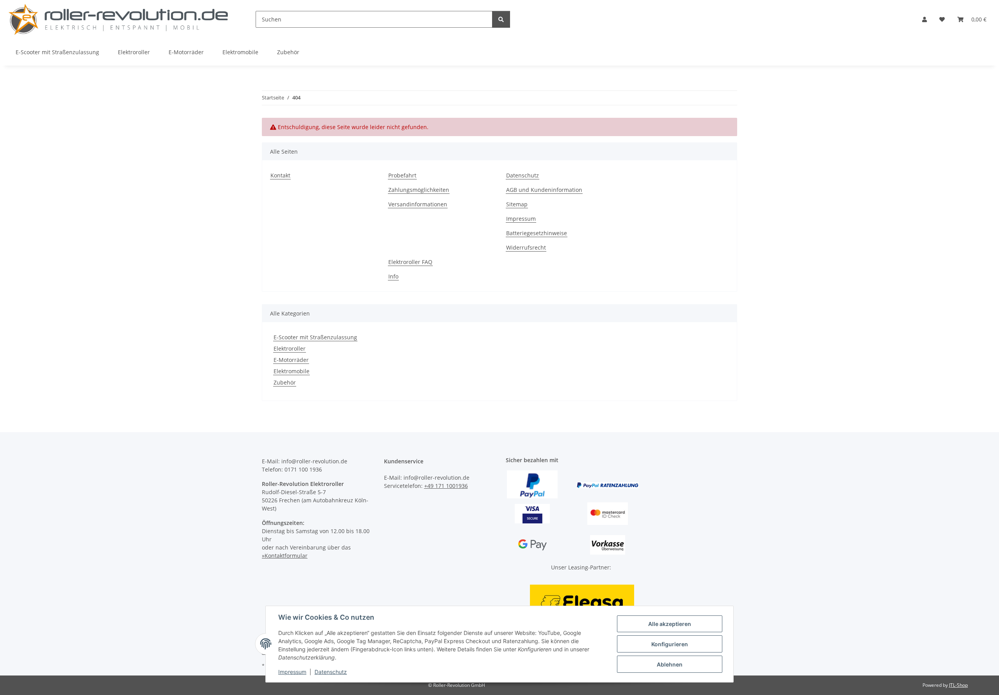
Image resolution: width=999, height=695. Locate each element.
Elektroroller (290, 348)
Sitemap (517, 204)
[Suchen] (501, 19)
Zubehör (285, 382)
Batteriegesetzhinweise (536, 233)
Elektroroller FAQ (410, 262)
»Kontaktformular (285, 555)
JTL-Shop (958, 685)
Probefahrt (402, 175)
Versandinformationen (417, 204)
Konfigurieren (669, 644)
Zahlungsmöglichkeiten (418, 189)
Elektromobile (291, 371)
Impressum (292, 671)
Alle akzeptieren (669, 624)
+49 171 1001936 (446, 485)
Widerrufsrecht (526, 247)
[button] (924, 19)
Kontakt (280, 175)
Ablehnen (670, 664)
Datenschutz (331, 671)
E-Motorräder (291, 359)
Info (393, 276)
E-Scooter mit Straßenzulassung (315, 337)
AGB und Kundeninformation (544, 189)
